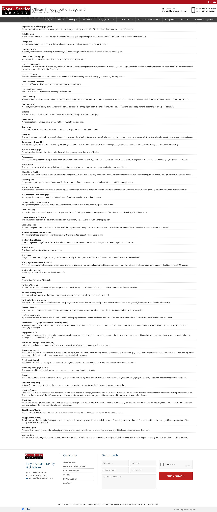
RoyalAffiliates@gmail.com (41, 478)
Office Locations (71, 470)
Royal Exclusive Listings (75, 466)
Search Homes (69, 462)
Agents (66, 475)
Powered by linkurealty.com (184, 509)
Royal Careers (70, 479)
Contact (67, 483)
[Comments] (129, 488)
